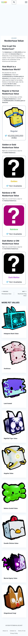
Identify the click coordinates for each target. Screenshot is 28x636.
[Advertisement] (14, 19)
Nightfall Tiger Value (10, 438)
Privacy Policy (14, 633)
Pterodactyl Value (6, 292)
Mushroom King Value (22, 293)
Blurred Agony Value (10, 578)
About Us (5, 630)
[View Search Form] (14, 2)
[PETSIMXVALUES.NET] (4, 2)
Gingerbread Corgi (10, 613)
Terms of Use (21, 630)
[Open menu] (26, 2)
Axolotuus (7, 368)
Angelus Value (8, 473)
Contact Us (13, 630)
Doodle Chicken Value (11, 543)
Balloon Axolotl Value (11, 508)
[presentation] (14, 318)
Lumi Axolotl (8, 403)
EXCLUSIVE (13, 38)
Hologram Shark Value (11, 333)
